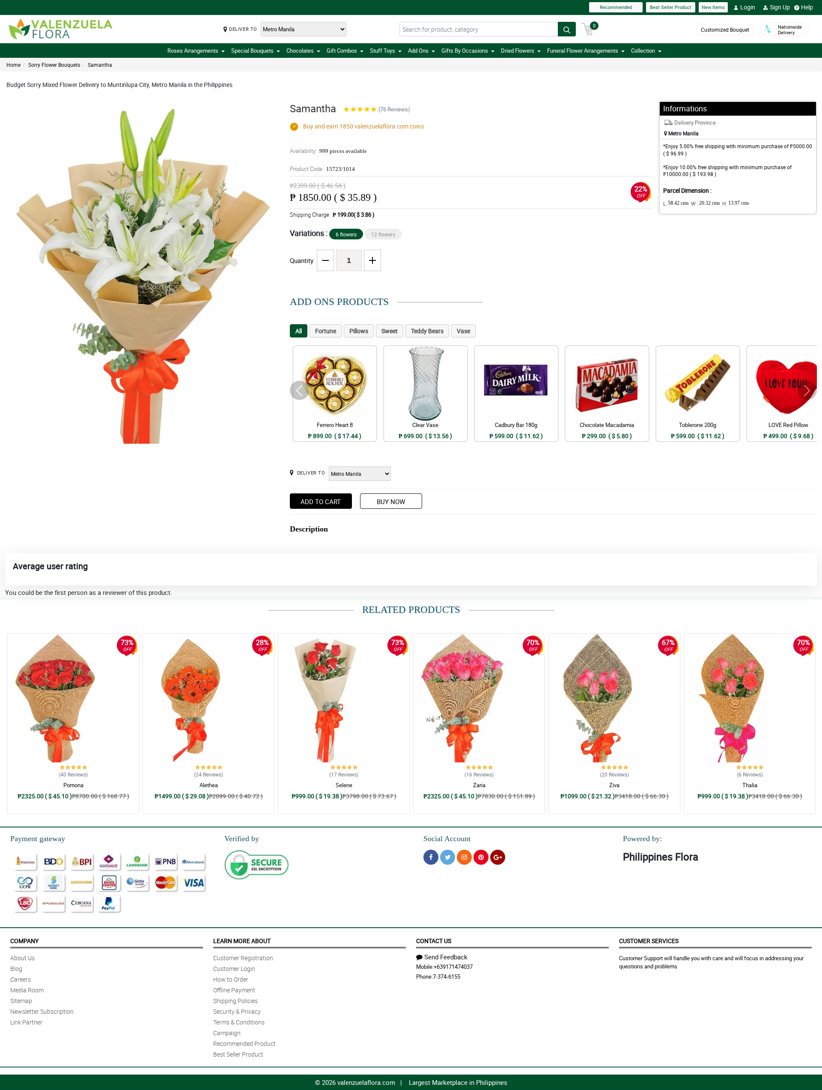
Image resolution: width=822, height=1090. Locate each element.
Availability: (328, 151)
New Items (713, 7)
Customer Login (234, 969)
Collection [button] (643, 50)
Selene (344, 785)
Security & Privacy (237, 1011)
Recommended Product (244, 1043)
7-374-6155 (446, 976)
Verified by (241, 838)
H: (735, 203)
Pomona (73, 785)
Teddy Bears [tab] (427, 331)
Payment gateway (37, 838)
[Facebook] (430, 857)
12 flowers (383, 234)
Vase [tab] (463, 331)
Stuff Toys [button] (382, 50)
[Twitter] (447, 857)
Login (747, 7)
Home (13, 64)
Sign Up (780, 7)
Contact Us (433, 941)
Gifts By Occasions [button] (464, 50)
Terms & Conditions (239, 1022)
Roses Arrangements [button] (192, 50)
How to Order (230, 979)
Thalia (749, 785)
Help (807, 7)
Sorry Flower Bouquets (54, 64)
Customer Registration (243, 958)
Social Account (447, 838)
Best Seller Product (670, 7)
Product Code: (322, 169)
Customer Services (649, 941)
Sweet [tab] (389, 331)
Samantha (100, 64)
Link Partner (26, 1022)
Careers (20, 979)
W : (705, 203)
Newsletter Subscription (42, 1011)
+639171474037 (453, 967)
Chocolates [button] (300, 50)
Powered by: (642, 838)
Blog (16, 969)
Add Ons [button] (418, 50)
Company (24, 941)
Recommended (616, 7)
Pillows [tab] (358, 331)
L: (676, 203)
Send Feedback (446, 957)
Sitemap (21, 1001)
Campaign (227, 1033)
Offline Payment (234, 990)
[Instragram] (464, 857)
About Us (22, 958)
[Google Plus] (497, 857)
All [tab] (298, 331)
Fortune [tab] (325, 331)
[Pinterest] (481, 857)
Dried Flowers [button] (517, 50)
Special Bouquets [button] (252, 50)
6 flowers (346, 234)
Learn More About (242, 941)
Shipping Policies (235, 1001)
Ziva (614, 785)
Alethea (209, 785)
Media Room (27, 990)
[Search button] (567, 29)
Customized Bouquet (725, 29)
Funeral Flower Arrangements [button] (582, 50)
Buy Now (391, 501)
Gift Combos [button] (342, 50)
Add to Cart (321, 501)
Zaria (479, 785)
